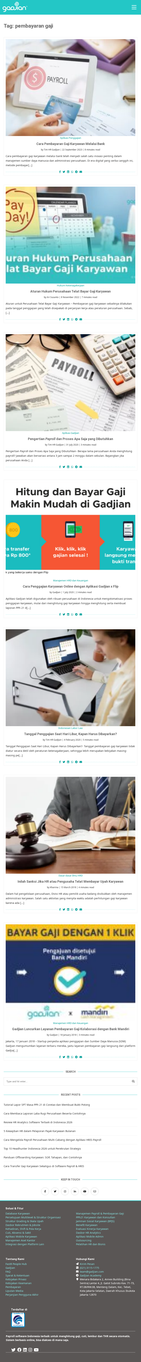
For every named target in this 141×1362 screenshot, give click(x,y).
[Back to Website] (15, 11)
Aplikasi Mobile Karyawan (21, 1236)
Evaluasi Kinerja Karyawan (92, 1229)
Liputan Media (14, 1291)
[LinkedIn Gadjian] (75, 1191)
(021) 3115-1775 (89, 1267)
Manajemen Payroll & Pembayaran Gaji (100, 1213)
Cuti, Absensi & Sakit (18, 1232)
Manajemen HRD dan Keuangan (70, 580)
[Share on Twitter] (64, 171)
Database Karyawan (18, 1213)
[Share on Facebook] (59, 171)
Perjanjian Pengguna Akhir (22, 1294)
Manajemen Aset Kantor (20, 1240)
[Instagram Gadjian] (65, 1191)
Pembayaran (13, 1287)
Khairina (54, 887)
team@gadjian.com (92, 1271)
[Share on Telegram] (76, 171)
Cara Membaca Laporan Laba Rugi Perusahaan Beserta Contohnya (45, 1113)
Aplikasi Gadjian (70, 433)
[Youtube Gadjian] (36, 1350)
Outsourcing (83, 1240)
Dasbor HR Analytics (88, 1232)
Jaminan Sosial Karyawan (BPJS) (95, 1221)
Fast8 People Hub (16, 1264)
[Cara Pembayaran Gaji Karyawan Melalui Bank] (70, 87)
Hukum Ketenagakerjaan (70, 285)
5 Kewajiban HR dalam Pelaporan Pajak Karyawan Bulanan (40, 1131)
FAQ (8, 1271)
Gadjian (56, 592)
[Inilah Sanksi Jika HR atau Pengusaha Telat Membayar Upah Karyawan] (70, 825)
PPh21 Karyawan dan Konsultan (95, 1217)
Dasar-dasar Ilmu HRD (71, 875)
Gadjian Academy (90, 1275)
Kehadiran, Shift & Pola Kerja (23, 1229)
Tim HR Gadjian (52, 149)
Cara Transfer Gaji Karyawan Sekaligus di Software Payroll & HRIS (44, 1166)
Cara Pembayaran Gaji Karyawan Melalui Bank (70, 144)
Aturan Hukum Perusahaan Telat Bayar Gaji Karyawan (70, 291)
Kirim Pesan (87, 1264)
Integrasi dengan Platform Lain (25, 1244)
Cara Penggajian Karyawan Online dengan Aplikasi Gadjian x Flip (70, 586)
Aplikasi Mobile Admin (90, 1236)
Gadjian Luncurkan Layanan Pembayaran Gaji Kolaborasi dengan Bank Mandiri (70, 1029)
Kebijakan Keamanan (19, 1283)
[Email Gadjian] (95, 1191)
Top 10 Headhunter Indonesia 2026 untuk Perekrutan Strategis (42, 1148)
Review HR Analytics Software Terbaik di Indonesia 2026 (38, 1122)
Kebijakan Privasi (16, 1279)
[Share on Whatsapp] (72, 171)
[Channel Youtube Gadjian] (85, 1191)
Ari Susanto (53, 297)
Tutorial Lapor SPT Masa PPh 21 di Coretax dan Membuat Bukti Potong (47, 1104)
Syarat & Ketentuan (17, 1275)
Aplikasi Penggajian (70, 137)
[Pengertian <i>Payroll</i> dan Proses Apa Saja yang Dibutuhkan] (70, 382)
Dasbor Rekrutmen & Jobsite (23, 1225)
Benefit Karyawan (86, 1225)
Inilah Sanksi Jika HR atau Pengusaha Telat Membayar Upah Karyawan (70, 881)
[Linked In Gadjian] (25, 1350)
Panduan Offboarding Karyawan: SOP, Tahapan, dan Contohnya (43, 1157)
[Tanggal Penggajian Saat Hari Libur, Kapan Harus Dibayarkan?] (70, 677)
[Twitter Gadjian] (55, 1191)
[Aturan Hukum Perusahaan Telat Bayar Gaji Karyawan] (70, 235)
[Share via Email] (81, 171)
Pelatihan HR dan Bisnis (90, 1244)
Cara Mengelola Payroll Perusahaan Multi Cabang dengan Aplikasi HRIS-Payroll (52, 1140)
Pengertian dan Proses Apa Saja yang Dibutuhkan (70, 439)
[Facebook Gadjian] (45, 1191)
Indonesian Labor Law (70, 728)
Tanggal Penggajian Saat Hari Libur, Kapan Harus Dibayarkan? (70, 734)
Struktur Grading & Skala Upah (25, 1221)
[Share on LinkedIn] (68, 171)
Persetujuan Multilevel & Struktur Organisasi (33, 1217)
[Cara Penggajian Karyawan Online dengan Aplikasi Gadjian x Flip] (70, 530)
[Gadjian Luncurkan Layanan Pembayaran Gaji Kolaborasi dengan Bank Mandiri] (70, 972)
